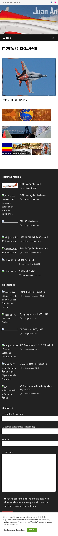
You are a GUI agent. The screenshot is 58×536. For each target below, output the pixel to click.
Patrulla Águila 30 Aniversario (34, 237)
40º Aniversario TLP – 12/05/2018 (36, 345)
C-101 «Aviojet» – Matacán (33, 195)
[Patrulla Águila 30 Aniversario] (10, 237)
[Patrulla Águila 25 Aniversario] (10, 248)
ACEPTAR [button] (31, 530)
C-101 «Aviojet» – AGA (30, 184)
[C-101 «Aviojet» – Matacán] (10, 195)
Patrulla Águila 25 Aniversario (34, 248)
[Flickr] (54, 2)
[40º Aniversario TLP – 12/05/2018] (10, 345)
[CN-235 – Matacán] (10, 221)
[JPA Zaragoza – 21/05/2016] (10, 364)
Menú (8, 37)
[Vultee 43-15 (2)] (9, 271)
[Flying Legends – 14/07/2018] (10, 314)
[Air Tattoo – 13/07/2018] (10, 329)
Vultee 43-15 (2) (27, 271)
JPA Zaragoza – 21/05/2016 (33, 363)
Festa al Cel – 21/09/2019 (32, 291)
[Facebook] (51, 2)
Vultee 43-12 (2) (26, 259)
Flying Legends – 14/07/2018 (34, 314)
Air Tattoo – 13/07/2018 (31, 329)
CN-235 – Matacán (29, 221)
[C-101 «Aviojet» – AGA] (10, 184)
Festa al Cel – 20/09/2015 (14, 100)
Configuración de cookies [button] (14, 530)
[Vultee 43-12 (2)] (9, 260)
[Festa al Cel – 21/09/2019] (10, 292)
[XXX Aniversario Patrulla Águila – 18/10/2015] (10, 386)
